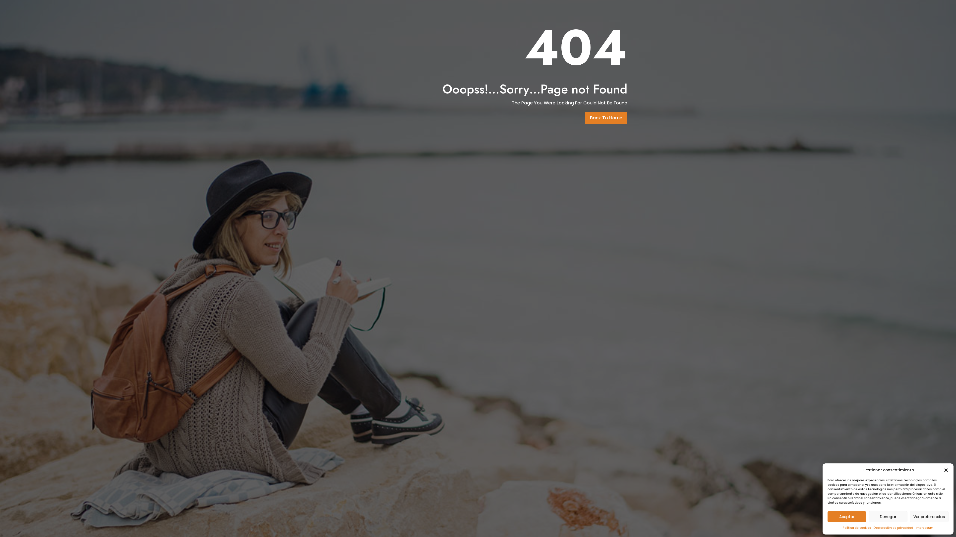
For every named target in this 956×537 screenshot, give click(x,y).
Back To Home (606, 118)
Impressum (924, 528)
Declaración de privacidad (893, 528)
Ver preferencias (929, 516)
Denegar (888, 516)
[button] (946, 470)
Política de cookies (857, 528)
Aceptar (847, 516)
